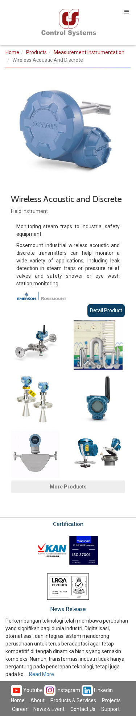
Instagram (67, 690)
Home (12, 52)
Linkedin (103, 690)
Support (110, 709)
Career (20, 709)
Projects (111, 700)
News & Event (49, 709)
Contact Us (82, 709)
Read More (41, 674)
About (37, 700)
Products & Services (73, 700)
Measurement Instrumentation (89, 52)
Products (36, 52)
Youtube (32, 690)
